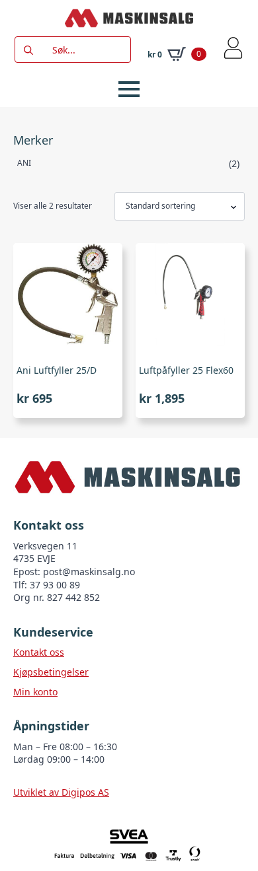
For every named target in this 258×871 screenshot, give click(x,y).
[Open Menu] (129, 89)
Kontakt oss (38, 652)
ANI (24, 162)
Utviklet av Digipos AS (61, 792)
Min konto (35, 691)
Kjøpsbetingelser (51, 672)
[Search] (28, 50)
